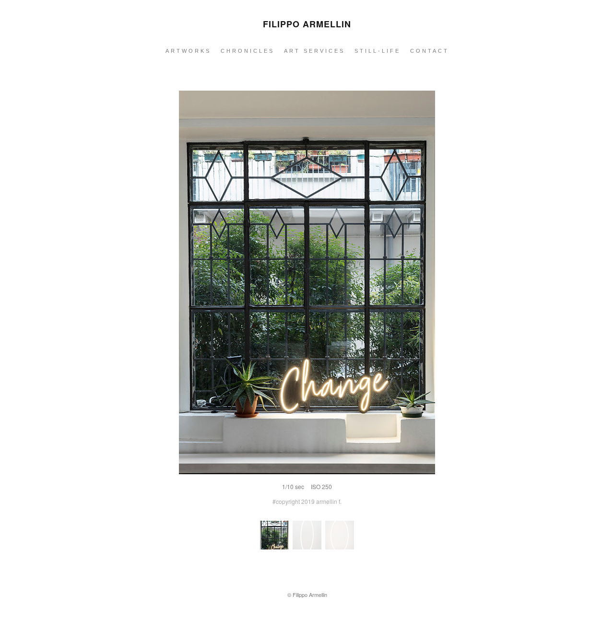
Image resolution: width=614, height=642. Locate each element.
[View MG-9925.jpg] (339, 547)
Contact (429, 51)
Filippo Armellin (307, 24)
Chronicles (247, 51)
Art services (314, 51)
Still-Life (377, 51)
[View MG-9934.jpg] (307, 547)
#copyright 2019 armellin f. (307, 501)
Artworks (188, 51)
